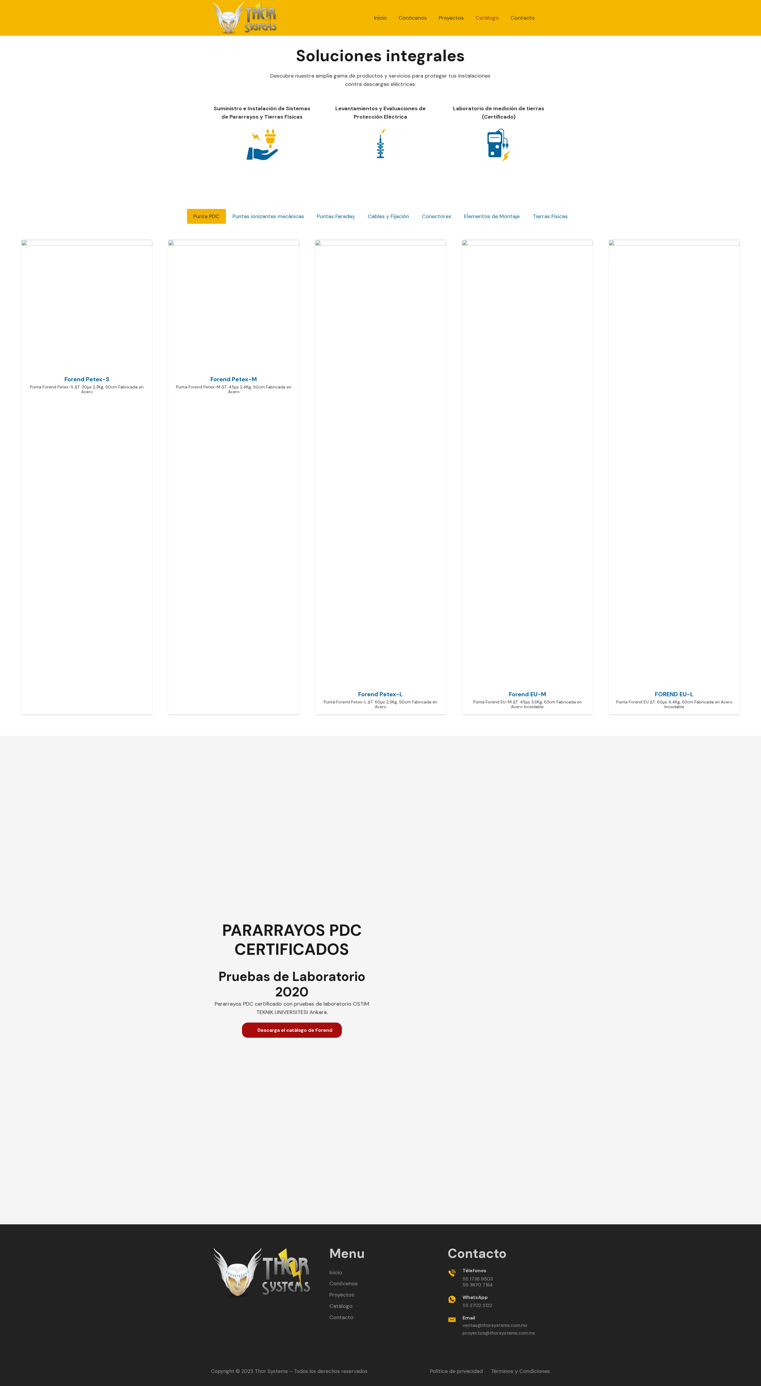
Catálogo (341, 1306)
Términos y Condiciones (520, 1371)
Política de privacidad (456, 1371)
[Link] (244, 18)
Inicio (335, 1272)
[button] (547, 17)
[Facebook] (240, 1312)
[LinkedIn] (254, 1312)
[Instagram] (283, 1312)
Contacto (341, 1317)
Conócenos (343, 1283)
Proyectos (341, 1294)
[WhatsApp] (269, 1312)
